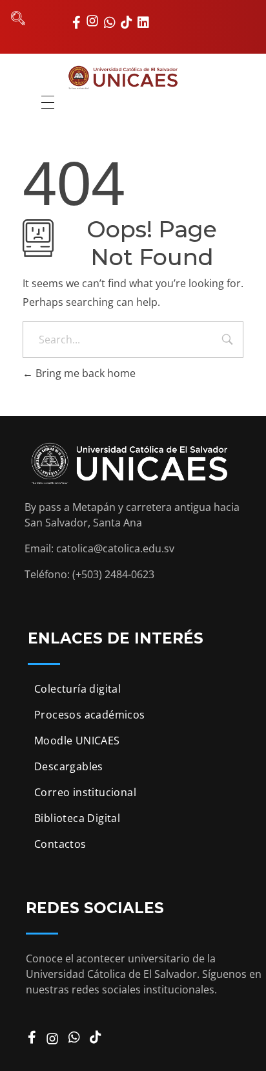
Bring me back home (84, 373)
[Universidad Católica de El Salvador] (133, 77)
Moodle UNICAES (77, 740)
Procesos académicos (89, 715)
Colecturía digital (77, 689)
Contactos (60, 844)
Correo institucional (85, 792)
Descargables (68, 766)
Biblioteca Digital (77, 818)
